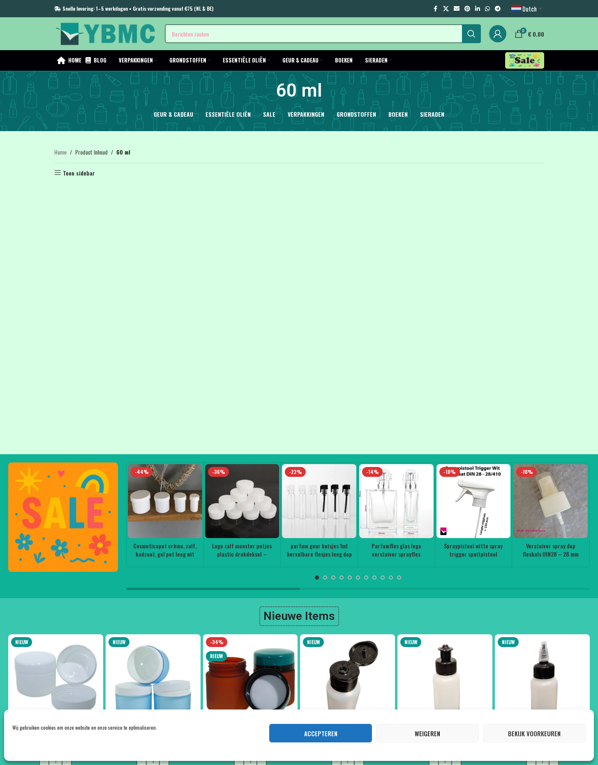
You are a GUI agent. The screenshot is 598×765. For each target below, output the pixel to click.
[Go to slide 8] (374, 577)
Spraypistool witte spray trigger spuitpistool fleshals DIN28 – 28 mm (473, 553)
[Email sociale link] (456, 8)
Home (60, 152)
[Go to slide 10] (391, 577)
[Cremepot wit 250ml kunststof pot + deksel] (55, 681)
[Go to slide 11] (399, 577)
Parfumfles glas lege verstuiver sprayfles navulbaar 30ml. (396, 553)
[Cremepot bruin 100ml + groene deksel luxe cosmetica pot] (250, 681)
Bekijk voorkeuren (534, 733)
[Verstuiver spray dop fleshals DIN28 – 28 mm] (550, 501)
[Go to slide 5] (350, 577)
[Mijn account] (497, 33)
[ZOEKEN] (471, 33)
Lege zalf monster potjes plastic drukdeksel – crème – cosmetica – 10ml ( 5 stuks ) (242, 557)
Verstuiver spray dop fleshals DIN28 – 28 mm (550, 549)
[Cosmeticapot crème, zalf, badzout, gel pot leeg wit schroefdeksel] (165, 501)
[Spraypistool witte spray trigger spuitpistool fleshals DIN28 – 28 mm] (473, 501)
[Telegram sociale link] (497, 8)
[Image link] (63, 516)
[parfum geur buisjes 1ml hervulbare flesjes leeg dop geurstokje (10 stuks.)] (319, 501)
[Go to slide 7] (366, 577)
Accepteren (320, 733)
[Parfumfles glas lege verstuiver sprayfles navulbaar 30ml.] (396, 501)
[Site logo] (105, 32)
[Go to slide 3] (333, 577)
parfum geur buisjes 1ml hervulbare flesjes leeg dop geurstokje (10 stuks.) (319, 553)
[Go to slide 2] (325, 577)
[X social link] (446, 8)
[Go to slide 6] (358, 577)
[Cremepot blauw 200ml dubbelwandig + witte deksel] (153, 681)
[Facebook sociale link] (436, 8)
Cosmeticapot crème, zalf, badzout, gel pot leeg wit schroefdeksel (164, 553)
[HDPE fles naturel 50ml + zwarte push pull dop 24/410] (444, 681)
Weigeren (427, 733)
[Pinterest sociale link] (467, 8)
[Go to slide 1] (317, 577)
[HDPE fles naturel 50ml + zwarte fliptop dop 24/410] (347, 681)
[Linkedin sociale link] (478, 8)
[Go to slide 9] (383, 577)
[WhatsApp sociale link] (487, 8)
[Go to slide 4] (341, 577)
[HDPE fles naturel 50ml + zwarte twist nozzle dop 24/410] (542, 681)
